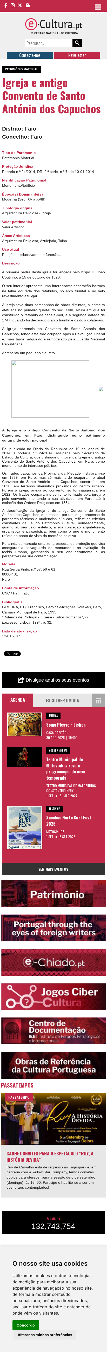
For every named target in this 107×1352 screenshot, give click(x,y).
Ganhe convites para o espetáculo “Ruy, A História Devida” (49, 1156)
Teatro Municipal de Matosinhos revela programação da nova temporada (65, 768)
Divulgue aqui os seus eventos (56, 680)
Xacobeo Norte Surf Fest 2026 (68, 820)
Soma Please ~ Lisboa (65, 724)
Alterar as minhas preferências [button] (45, 1334)
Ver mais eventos (53, 869)
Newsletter (77, 55)
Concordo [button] (26, 1325)
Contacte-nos (30, 55)
